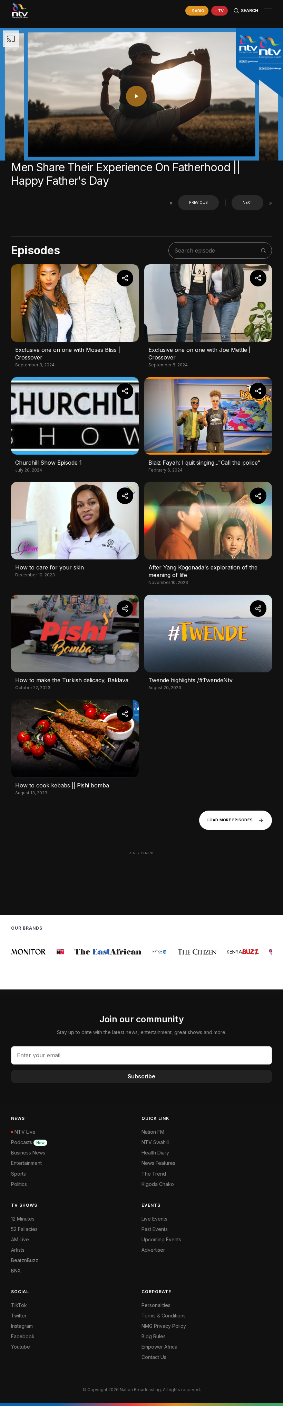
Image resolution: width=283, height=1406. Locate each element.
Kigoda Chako (158, 1184)
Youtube (20, 1347)
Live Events (154, 1219)
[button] (265, 11)
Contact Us (154, 1357)
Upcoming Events (161, 1239)
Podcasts (28, 1142)
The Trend (154, 1174)
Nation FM (153, 1132)
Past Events (155, 1229)
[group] (31, 952)
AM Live (20, 1239)
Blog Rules (154, 1336)
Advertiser (153, 1250)
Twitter (19, 1315)
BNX (16, 1270)
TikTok (19, 1305)
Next (247, 202)
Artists (18, 1250)
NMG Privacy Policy (164, 1326)
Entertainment (26, 1163)
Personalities (156, 1305)
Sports (18, 1174)
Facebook (23, 1336)
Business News (28, 1153)
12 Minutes (23, 1219)
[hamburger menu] (268, 11)
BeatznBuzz (24, 1260)
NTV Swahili (155, 1142)
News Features (158, 1163)
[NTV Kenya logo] (19, 10)
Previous (198, 202)
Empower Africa (159, 1347)
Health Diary (155, 1153)
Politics (19, 1184)
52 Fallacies (24, 1229)
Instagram (22, 1326)
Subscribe (141, 1076)
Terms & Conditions (164, 1315)
